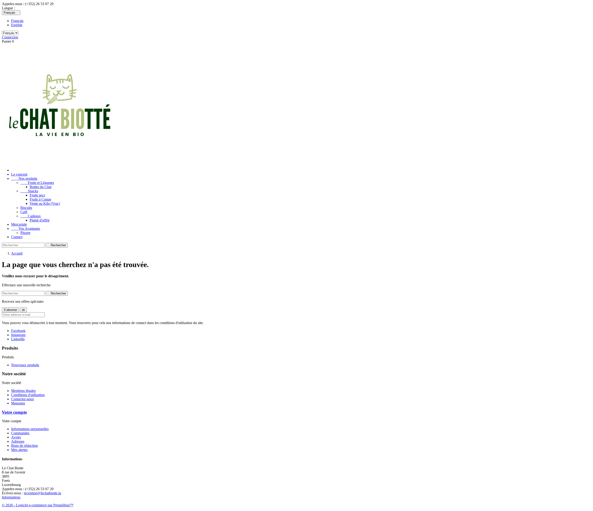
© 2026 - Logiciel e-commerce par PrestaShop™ (37, 505)
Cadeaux (30, 216)
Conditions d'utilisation (28, 395)
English (16, 25)
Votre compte (14, 412)
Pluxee (25, 233)
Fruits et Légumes (37, 183)
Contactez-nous (22, 399)
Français (17, 21)
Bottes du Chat (40, 187)
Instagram (18, 335)
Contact (16, 237)
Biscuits (26, 208)
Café (23, 212)
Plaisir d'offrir (40, 220)
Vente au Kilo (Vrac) (45, 203)
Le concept (19, 174)
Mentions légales (23, 391)
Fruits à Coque (40, 199)
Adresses (17, 441)
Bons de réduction (24, 446)
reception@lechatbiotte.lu (42, 493)
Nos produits (24, 178)
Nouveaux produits (25, 365)
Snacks (29, 191)
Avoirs (16, 437)
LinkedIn (18, 339)
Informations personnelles (30, 429)
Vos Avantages (25, 228)
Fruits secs (37, 195)
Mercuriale (19, 224)
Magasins (18, 403)
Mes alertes (19, 450)
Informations (11, 497)
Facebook (18, 331)
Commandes (20, 433)
